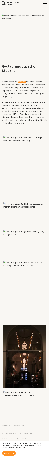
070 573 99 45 (7, 438)
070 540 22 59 (20, 438)
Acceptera (9, 453)
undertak (22, 81)
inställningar (20, 447)
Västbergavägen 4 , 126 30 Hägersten (17, 433)
